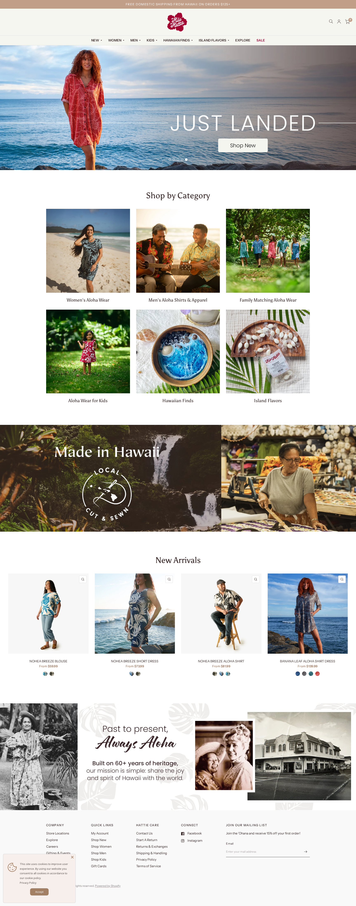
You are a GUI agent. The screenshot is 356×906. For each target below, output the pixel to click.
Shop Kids (98, 862)
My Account (100, 836)
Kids (150, 40)
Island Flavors (212, 40)
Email (229, 846)
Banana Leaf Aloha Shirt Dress (307, 664)
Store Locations (57, 836)
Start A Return (146, 842)
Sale (260, 40)
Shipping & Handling (151, 856)
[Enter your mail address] (306, 854)
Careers (52, 849)
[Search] (331, 21)
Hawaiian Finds (176, 40)
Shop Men (98, 856)
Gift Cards (98, 869)
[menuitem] (96, 40)
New (95, 40)
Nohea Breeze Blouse (48, 664)
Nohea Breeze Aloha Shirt (221, 664)
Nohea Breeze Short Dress (134, 664)
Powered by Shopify (108, 888)
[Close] (72, 857)
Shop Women (101, 849)
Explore (242, 40)
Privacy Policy (146, 862)
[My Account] (339, 21)
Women (114, 40)
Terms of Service (148, 869)
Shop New (98, 842)
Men (134, 40)
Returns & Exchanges (151, 849)
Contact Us (144, 836)
